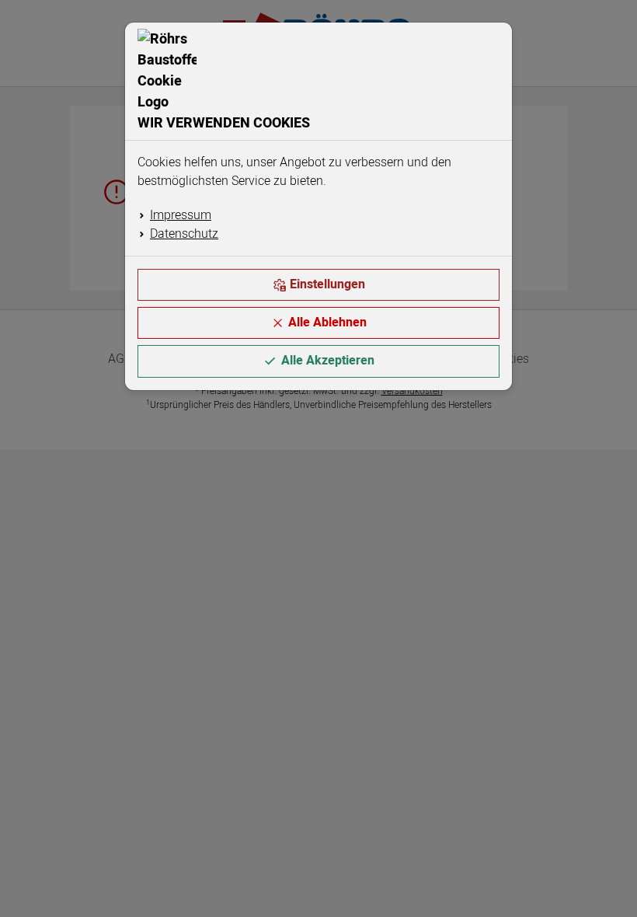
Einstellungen (327, 284)
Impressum (180, 215)
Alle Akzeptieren (327, 360)
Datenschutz (184, 234)
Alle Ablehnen (327, 322)
